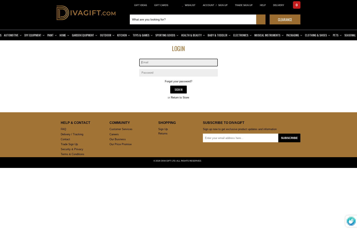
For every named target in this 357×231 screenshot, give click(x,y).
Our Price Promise (120, 144)
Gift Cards (162, 5)
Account (207, 5)
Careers (114, 134)
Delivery (277, 5)
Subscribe (290, 138)
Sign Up (221, 5)
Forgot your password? (178, 81)
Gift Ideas (140, 5)
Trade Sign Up (243, 5)
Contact (65, 139)
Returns (163, 133)
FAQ (63, 129)
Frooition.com (182, 164)
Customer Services (121, 129)
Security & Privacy (72, 149)
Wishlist (189, 5)
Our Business (117, 139)
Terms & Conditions (73, 154)
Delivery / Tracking (72, 134)
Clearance (285, 19)
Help (262, 5)
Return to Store (180, 97)
